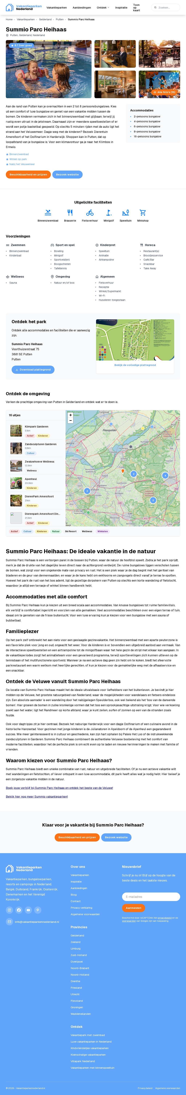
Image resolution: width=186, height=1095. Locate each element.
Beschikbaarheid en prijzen (28, 174)
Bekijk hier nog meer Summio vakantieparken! (37, 797)
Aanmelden (133, 908)
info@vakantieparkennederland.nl (37, 922)
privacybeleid (165, 917)
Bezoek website (67, 174)
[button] (133, 474)
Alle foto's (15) (166, 92)
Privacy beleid (145, 1088)
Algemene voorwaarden (167, 1088)
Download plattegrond (35, 369)
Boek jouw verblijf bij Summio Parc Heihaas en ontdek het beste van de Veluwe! (59, 788)
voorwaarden (129, 921)
